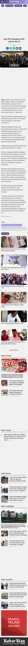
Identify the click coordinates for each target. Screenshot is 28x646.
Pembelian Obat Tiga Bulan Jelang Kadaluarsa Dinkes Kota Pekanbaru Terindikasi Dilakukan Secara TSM (12, 376)
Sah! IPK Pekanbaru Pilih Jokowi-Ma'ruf (11, 225)
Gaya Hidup (18, 5)
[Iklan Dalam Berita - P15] (14, 623)
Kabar (3, 100)
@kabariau (14, 350)
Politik (14, 46)
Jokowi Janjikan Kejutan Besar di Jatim (12, 323)
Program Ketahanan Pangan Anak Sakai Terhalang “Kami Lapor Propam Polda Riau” (18, 488)
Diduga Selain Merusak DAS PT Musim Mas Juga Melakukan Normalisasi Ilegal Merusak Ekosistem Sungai (13, 526)
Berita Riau (9, 5)
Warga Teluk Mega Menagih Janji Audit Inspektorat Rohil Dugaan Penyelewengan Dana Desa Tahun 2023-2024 (18, 596)
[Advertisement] (14, 22)
